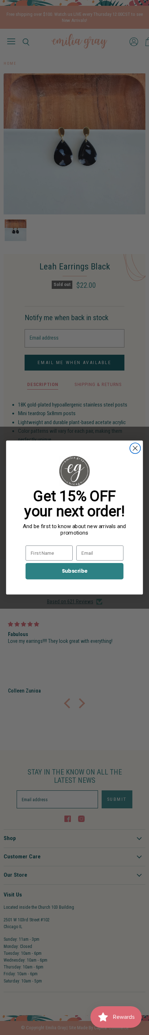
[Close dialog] (135, 448)
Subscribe (75, 571)
